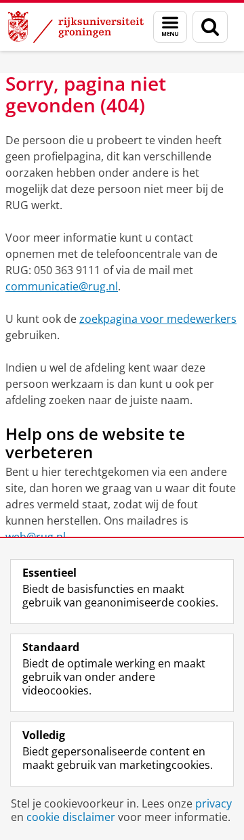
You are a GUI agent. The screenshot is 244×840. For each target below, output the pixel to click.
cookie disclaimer (70, 817)
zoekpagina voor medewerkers (158, 318)
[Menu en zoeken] (170, 27)
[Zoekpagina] (210, 27)
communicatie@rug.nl (61, 286)
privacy (213, 803)
